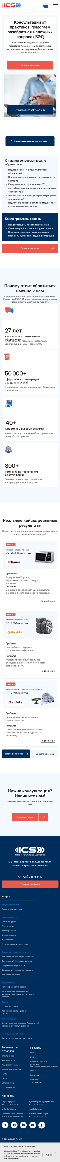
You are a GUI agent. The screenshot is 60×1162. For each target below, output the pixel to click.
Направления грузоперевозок (44, 1066)
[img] (30, 851)
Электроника (8, 1056)
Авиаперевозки (9, 935)
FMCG (4, 1074)
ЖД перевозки (8, 939)
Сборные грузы (8, 926)
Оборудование (8, 1087)
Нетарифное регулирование (15, 987)
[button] (45, 5)
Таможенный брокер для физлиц (17, 961)
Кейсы (33, 1057)
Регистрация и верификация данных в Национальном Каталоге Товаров (18, 994)
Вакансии (34, 1075)
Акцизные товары (10, 1065)
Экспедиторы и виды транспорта (17, 1038)
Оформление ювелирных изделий (17, 970)
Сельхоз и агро (8, 1083)
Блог (32, 1053)
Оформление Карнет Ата (13, 965)
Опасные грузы (9, 921)
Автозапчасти (8, 1060)
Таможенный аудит (11, 974)
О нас (33, 1071)
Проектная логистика (12, 909)
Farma (4, 1078)
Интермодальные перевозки (15, 944)
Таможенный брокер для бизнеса (17, 956)
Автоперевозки (9, 931)
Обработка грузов (10, 1006)
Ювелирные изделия (11, 1069)
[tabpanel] (30, 208)
